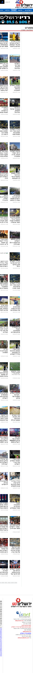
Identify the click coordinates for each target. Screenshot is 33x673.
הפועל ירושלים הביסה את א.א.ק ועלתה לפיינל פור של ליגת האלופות (15, 572)
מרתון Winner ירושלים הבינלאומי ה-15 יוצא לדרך (15, 242)
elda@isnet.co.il (19, 620)
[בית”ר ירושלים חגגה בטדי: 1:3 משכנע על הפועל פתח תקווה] (15, 128)
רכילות (7, 10)
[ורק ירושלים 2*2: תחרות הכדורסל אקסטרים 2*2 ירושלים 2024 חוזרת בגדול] (15, 414)
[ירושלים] (23, 8)
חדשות (20, 10)
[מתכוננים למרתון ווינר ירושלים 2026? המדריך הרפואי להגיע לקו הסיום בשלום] (15, 194)
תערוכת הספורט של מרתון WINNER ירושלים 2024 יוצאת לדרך (15, 440)
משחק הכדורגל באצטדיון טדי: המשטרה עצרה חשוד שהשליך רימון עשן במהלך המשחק (15, 221)
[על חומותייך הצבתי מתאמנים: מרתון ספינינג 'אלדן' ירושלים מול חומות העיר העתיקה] (15, 326)
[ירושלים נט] (20, 607)
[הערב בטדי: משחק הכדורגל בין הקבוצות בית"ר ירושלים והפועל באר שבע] (15, 348)
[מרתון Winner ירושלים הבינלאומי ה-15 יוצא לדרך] (15, 238)
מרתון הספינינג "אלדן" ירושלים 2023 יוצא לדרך (15, 526)
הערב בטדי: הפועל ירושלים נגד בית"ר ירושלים (15, 461)
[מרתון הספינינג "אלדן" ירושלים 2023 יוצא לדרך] (15, 524)
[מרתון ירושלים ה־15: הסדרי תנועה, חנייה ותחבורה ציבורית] (15, 150)
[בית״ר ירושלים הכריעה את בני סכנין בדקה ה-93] (15, 260)
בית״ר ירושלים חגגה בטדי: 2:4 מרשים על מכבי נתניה (15, 286)
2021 (6, 582)
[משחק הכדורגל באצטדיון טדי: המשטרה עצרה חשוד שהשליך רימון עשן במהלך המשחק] (15, 216)
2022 (9, 582)
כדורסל (24, 13)
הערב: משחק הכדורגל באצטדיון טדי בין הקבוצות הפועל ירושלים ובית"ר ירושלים (15, 177)
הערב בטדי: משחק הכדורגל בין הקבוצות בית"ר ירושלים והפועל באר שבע (15, 353)
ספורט (14, 10)
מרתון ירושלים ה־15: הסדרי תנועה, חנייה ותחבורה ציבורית (15, 155)
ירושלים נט (28, 10)
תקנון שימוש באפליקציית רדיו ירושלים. (21, 627)
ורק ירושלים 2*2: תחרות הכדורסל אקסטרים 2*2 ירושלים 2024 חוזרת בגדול (15, 419)
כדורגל (29, 13)
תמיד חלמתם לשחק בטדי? (15, 372)
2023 (12, 582)
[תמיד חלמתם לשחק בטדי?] (15, 370)
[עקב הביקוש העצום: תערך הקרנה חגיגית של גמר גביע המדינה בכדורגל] (15, 546)
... (7, 354)
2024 (15, 582)
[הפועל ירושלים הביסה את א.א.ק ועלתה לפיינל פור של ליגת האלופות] (15, 568)
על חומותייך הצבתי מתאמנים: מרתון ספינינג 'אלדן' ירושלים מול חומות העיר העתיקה (15, 332)
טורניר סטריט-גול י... (15, 374)
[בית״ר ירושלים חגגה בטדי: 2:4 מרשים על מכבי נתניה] (15, 282)
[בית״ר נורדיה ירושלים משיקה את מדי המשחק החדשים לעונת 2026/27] (15, 40)
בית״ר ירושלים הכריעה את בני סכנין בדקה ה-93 (15, 264)
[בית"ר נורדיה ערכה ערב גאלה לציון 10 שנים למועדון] (15, 480)
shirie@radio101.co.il (23, 637)
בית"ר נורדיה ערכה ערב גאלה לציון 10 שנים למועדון (15, 483)
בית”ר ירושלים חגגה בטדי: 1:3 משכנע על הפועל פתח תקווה (15, 133)
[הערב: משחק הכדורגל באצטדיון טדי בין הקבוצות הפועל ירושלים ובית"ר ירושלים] (15, 172)
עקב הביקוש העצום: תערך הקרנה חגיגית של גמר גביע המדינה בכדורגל (15, 551)
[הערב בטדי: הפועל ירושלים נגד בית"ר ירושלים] (15, 458)
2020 (3, 582)
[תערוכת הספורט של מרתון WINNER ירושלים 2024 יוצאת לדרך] (15, 436)
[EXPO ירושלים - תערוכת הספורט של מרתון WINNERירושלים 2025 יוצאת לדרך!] (15, 392)
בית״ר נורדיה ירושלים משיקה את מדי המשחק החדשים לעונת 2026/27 (15, 45)
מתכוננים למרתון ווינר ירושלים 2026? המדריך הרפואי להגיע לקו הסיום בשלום (15, 199)
